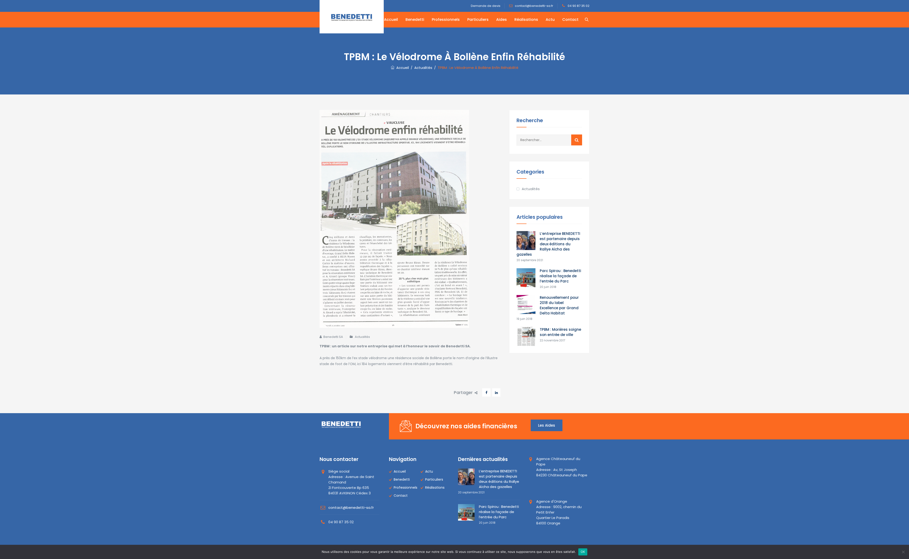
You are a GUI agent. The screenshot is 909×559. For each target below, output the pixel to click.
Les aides (546, 425)
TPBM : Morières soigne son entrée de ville (560, 332)
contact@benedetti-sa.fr (533, 6)
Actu (550, 19)
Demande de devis (485, 6)
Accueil (391, 19)
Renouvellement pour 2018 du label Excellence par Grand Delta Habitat (559, 305)
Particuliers (478, 19)
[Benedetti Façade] (351, 16)
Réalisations (526, 19)
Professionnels (446, 19)
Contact (570, 19)
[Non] (903, 552)
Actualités (362, 337)
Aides (501, 19)
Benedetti (414, 19)
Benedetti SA (333, 337)
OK (583, 552)
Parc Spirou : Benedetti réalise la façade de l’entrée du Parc (560, 276)
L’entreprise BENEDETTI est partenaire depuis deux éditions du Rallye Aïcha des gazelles (548, 244)
